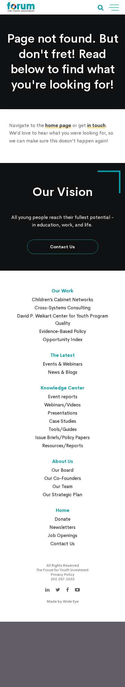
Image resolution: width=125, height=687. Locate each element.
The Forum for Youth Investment (62, 570)
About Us (62, 461)
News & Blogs (62, 372)
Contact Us (62, 246)
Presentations (62, 413)
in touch (96, 125)
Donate (62, 519)
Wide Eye (71, 601)
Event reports (62, 396)
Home (62, 510)
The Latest (62, 355)
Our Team (62, 486)
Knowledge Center (62, 388)
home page (58, 125)
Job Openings (62, 535)
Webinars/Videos (62, 405)
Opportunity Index (63, 339)
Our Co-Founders (62, 478)
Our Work (62, 291)
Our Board (62, 470)
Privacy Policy (62, 574)
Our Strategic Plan (62, 494)
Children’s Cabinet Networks (62, 299)
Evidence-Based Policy (62, 331)
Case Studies (62, 421)
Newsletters (62, 527)
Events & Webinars (63, 364)
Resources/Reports (62, 445)
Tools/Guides (63, 429)
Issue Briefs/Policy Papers (62, 437)
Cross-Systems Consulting (62, 308)
